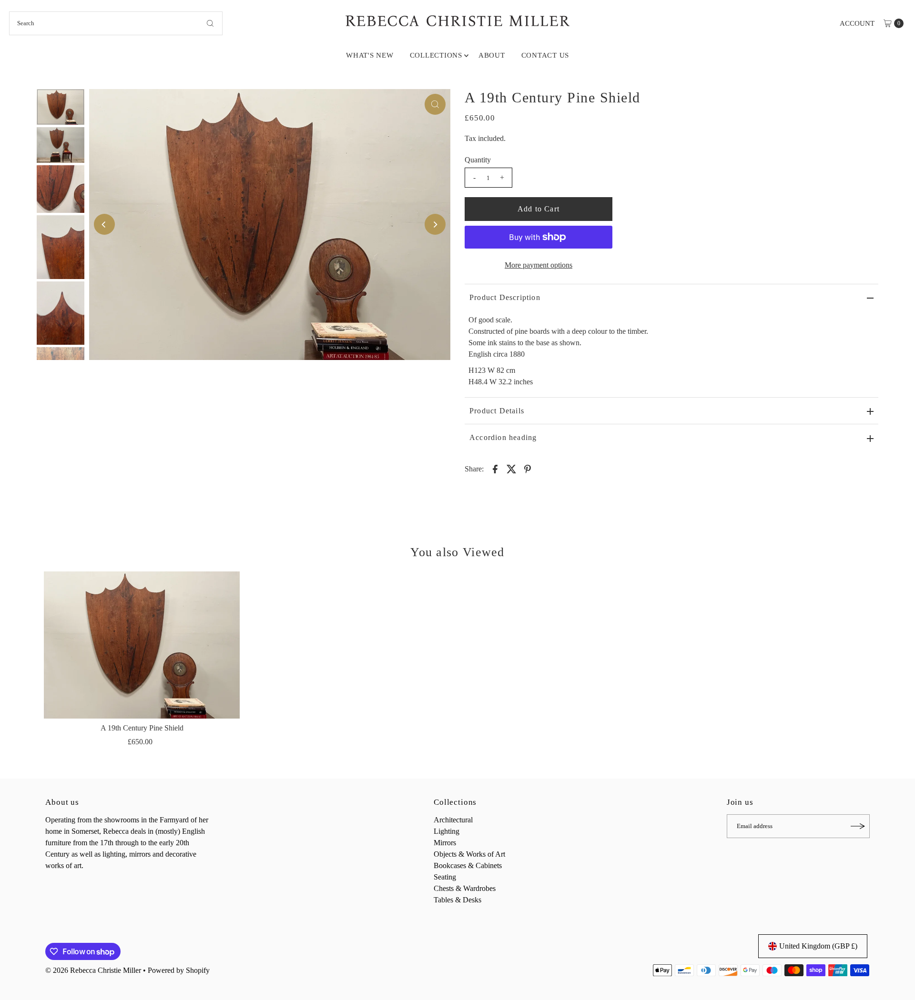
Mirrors (445, 843)
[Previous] (104, 224)
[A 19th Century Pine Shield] (142, 645)
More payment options (538, 265)
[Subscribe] (858, 826)
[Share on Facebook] (495, 468)
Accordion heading (503, 437)
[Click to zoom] (435, 104)
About (491, 55)
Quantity (478, 160)
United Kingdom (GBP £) (818, 946)
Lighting (446, 831)
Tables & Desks (457, 900)
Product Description (504, 297)
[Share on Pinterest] (527, 468)
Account (857, 23)
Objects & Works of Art (469, 854)
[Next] (435, 224)
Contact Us (545, 55)
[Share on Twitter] (511, 468)
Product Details (496, 411)
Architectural (453, 820)
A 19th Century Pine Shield (142, 728)
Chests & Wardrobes (465, 888)
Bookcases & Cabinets (468, 865)
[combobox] (116, 23)
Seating (445, 877)
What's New (370, 55)
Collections (436, 55)
